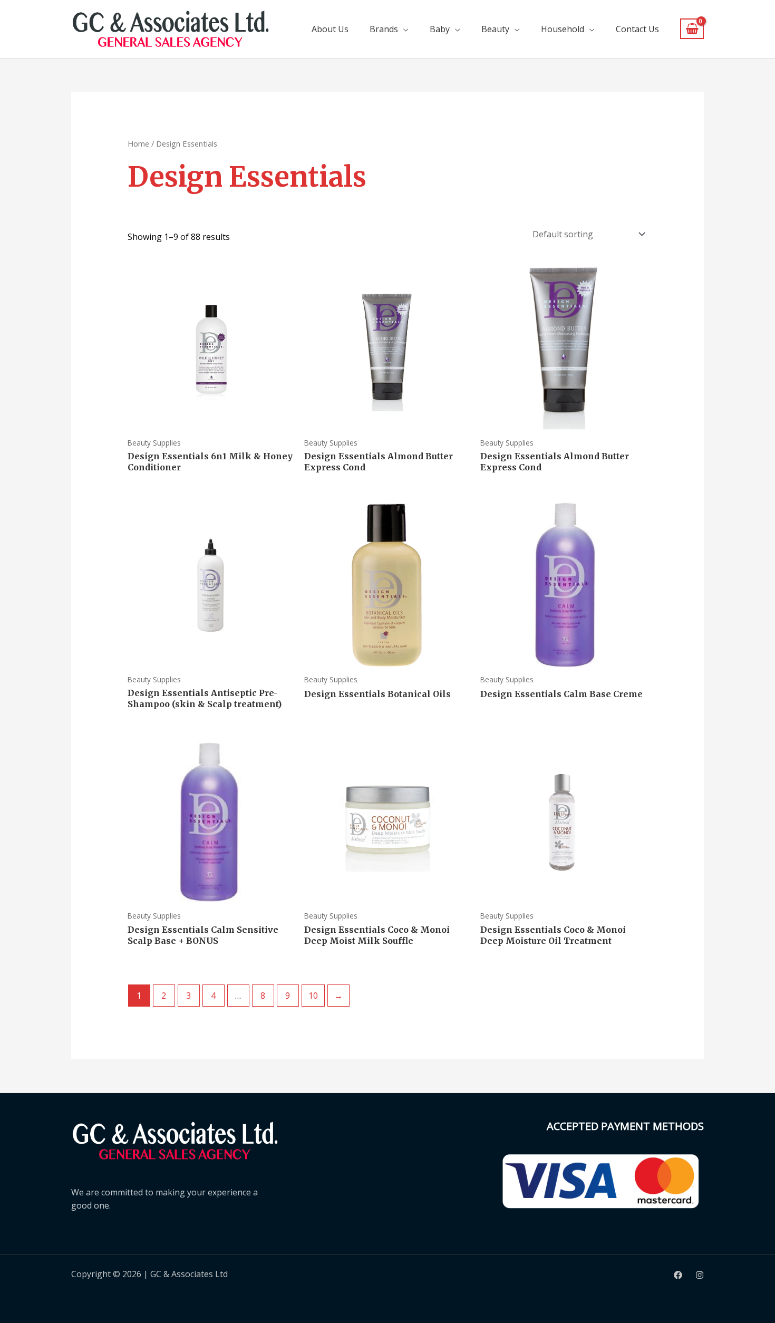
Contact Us (637, 29)
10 (313, 995)
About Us (330, 29)
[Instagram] (699, 1275)
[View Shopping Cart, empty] (692, 28)
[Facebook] (678, 1275)
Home (138, 143)
